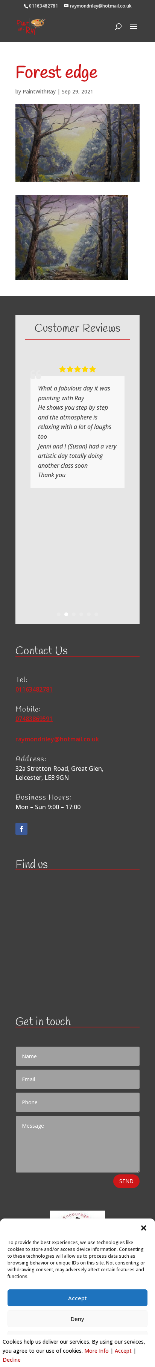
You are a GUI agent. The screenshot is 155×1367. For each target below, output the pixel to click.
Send (126, 1181)
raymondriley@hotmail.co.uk (57, 739)
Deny (77, 1319)
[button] (143, 1228)
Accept (77, 1298)
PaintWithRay (39, 91)
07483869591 (34, 719)
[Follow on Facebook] (21, 829)
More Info (96, 1350)
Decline (12, 1359)
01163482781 (43, 6)
